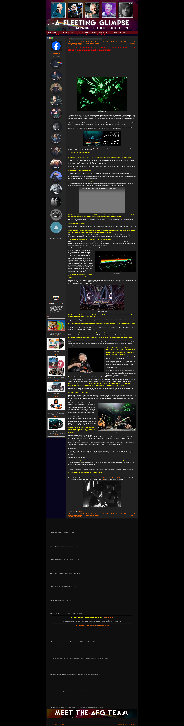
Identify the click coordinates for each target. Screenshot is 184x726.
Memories (87, 32)
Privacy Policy (88, 625)
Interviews (94, 32)
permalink (80, 511)
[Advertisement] (102, 64)
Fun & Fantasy (114, 32)
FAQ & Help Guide (79, 625)
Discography (101, 32)
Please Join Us (56, 53)
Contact (107, 625)
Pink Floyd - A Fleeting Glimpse (57, 724)
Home (49, 32)
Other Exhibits (122, 32)
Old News (54, 32)
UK (57, 335)
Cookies (95, 625)
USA (104, 617)
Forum (60, 32)
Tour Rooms (73, 32)
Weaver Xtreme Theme (122, 724)
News (52, 34)
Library (107, 32)
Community (66, 32)
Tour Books (81, 32)
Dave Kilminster (112, 148)
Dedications (101, 625)
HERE (102, 479)
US (55, 335)
